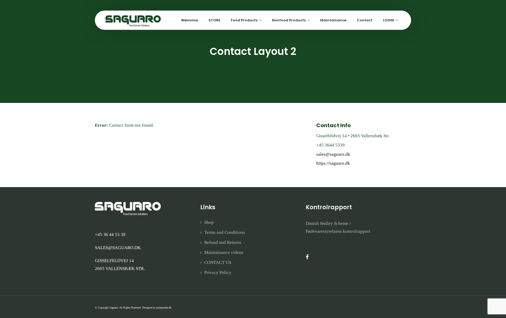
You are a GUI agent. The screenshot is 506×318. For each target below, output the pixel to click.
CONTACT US (217, 262)
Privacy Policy (217, 272)
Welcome (189, 20)
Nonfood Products (289, 20)
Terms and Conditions (224, 232)
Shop (209, 222)
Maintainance (333, 20)
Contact (364, 20)
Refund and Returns (222, 242)
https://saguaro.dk (333, 163)
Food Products (244, 20)
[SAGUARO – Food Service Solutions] (133, 20)
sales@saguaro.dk (333, 154)
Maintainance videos (223, 252)
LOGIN (388, 20)
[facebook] (307, 257)
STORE (214, 20)
